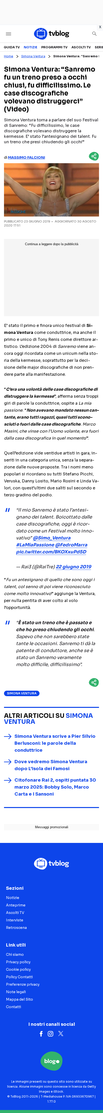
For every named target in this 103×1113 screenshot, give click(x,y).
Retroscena (16, 927)
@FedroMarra (71, 545)
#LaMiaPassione (35, 545)
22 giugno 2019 (73, 567)
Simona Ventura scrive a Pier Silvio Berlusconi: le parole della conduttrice (55, 743)
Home (8, 56)
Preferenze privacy (23, 984)
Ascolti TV (81, 47)
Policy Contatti (19, 977)
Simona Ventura (33, 56)
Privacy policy (18, 962)
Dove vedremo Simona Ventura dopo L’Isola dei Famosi (50, 765)
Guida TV (12, 47)
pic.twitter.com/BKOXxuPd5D (51, 552)
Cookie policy (18, 969)
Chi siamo (15, 954)
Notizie (30, 47)
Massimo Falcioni (26, 157)
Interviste (14, 920)
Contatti (13, 1007)
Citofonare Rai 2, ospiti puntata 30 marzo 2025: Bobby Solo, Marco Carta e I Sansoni (55, 787)
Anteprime (16, 905)
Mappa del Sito (19, 999)
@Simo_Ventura (51, 538)
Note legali (16, 992)
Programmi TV (54, 47)
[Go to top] (93, 1096)
